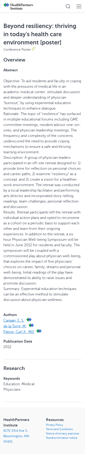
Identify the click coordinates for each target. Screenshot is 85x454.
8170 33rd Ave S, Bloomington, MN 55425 (16, 436)
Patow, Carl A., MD (18, 332)
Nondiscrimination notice (61, 437)
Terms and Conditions (59, 429)
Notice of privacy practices (62, 433)
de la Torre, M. (15, 326)
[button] (68, 6)
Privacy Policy (54, 424)
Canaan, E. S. (13, 320)
